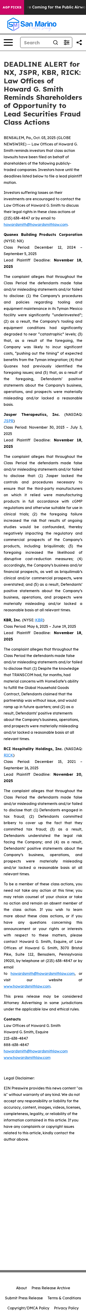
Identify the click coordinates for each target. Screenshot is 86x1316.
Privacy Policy (66, 1308)
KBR (39, 620)
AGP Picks (12, 7)
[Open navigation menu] (8, 42)
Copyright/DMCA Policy (28, 1308)
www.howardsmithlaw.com (27, 986)
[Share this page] (79, 42)
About (21, 1288)
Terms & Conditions (64, 1298)
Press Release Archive (50, 1288)
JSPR (8, 421)
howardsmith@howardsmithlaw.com (36, 224)
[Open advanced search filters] (66, 42)
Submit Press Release (24, 1298)
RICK (8, 755)
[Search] (55, 42)
